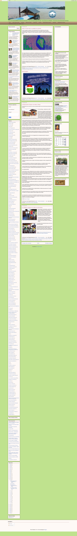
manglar (10, 198)
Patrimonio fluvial (11, 339)
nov (11, 490)
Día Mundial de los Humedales (13, 180)
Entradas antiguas (48, 243)
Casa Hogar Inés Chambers (13, 286)
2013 (10, 504)
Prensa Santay (11, 343)
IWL (9, 323)
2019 (10, 472)
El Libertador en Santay (12, 152)
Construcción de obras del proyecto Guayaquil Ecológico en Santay (15, 70)
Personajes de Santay (12, 249)
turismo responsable (34, 202)
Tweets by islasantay (58, 152)
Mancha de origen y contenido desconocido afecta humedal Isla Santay (15, 83)
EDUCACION (35, 22)
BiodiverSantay (11, 183)
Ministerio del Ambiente (12, 139)
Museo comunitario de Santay (47, 99)
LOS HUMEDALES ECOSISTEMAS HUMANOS (15, 56)
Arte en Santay (11, 202)
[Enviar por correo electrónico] (47, 66)
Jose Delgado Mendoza (12, 189)
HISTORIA (22, 22)
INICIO (10, 22)
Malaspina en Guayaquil (12, 335)
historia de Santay (11, 159)
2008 (10, 510)
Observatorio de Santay (12, 153)
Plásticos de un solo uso (12, 342)
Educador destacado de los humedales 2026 (12, 313)
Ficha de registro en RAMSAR (13, 440)
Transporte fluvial (11, 215)
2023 (10, 467)
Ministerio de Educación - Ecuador (13, 190)
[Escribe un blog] (48, 66)
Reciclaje (10, 347)
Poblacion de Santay (12, 171)
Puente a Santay (11, 201)
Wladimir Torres (11, 259)
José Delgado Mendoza (12, 140)
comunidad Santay (11, 265)
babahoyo (10, 369)
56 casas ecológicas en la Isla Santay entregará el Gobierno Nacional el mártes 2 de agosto (15, 49)
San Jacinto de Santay (12, 255)
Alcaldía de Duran (11, 276)
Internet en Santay (11, 324)
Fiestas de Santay (11, 220)
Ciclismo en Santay (11, 293)
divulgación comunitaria (12, 379)
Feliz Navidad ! (25, 71)
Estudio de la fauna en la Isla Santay (14, 436)
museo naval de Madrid (12, 400)
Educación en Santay (12, 149)
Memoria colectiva (11, 338)
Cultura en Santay (38, 238)
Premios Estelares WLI (12, 251)
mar (11, 500)
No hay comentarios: (41, 66)
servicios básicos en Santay (13, 411)
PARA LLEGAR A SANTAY (16, 22)
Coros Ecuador (11, 297)
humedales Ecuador (11, 392)
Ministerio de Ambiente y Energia (13, 232)
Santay (10, 126)
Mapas (10, 205)
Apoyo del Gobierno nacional (30, 238)
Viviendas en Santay (11, 365)
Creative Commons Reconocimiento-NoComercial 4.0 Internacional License (61, 107)
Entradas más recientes (26, 243)
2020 (10, 471)
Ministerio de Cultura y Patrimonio (46, 238)
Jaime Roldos (11, 327)
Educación (10, 130)
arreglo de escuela (11, 261)
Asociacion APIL (11, 428)
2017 (10, 475)
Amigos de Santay (28, 99)
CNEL (9, 285)
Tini (9, 362)
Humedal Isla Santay (12, 204)
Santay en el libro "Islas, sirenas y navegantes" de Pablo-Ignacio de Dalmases (13, 453)
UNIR (9, 363)
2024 (10, 466)
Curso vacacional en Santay (13, 242)
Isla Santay (10, 156)
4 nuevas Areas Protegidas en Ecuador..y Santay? (13, 90)
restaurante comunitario (12, 408)
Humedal (10, 136)
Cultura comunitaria (11, 219)
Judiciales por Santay (12, 174)
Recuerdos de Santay (12, 186)
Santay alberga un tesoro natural (15, 63)
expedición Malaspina (12, 386)
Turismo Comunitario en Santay (13, 129)
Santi (9, 258)
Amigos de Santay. (11, 279)
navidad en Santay (11, 401)
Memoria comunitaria (12, 231)
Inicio (38, 243)
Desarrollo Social (11, 143)
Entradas (10, 523)
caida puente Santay (12, 372)
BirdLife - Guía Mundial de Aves (13, 430)
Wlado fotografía (11, 366)
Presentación (10, 212)
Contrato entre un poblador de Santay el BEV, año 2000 (13, 433)
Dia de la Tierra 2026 (12, 304)
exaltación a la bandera (12, 385)
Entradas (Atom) (39, 246)
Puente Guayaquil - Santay (12, 252)
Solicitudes (10, 146)
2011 (10, 506)
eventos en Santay (11, 383)
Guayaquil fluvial (11, 321)
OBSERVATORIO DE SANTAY (47, 22)
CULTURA (40, 22)
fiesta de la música (11, 389)
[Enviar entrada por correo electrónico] (45, 66)
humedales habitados (12, 393)
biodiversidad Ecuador (12, 262)
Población (10, 123)
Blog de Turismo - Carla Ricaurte (13, 431)
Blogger (45, 529)
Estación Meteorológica (12, 314)
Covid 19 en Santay (11, 300)
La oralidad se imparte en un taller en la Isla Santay (32, 207)
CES (9, 241)
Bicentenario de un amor (12, 282)
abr (11, 499)
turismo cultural (11, 235)
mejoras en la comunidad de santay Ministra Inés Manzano (14, 398)
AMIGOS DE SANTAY (29, 22)
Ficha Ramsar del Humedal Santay (14, 441)
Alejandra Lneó (11, 278)
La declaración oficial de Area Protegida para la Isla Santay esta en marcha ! (15, 33)
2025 (10, 465)
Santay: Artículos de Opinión (13, 224)
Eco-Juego (10, 308)
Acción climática (11, 272)
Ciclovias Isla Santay (12, 208)
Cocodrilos (10, 294)
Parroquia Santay (11, 192)
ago (11, 494)
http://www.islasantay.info (58, 111)
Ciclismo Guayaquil (11, 291)
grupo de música (11, 390)
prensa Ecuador (11, 405)
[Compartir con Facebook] (50, 201)
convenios (10, 376)
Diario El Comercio (11, 168)
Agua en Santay (11, 275)
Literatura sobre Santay (12, 332)
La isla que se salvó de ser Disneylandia (15, 96)
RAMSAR (10, 175)
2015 (10, 477)
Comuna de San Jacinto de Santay (37, 99)
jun (10, 496)
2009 (10, 509)
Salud (9, 194)
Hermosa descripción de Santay (13, 445)
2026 (10, 464)
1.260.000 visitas (11, 268)
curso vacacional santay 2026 (13, 225)
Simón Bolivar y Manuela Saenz (13, 359)
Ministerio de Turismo (12, 248)
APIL (9, 150)
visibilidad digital (11, 414)
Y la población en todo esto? (13, 459)
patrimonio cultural (11, 404)
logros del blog (11, 396)
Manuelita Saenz (11, 336)
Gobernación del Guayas (12, 317)
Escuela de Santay (11, 142)
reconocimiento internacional (13, 407)
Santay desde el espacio (12, 355)
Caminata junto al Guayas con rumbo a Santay (31, 104)
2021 (10, 470)
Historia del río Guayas (12, 245)
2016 (10, 476)
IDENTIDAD (54, 22)
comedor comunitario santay (13, 375)
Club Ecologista (11, 165)
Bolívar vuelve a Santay (12, 160)
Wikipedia (10, 458)
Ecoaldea (10, 309)
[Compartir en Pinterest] (50, 66)
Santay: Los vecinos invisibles (13, 455)
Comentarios (11, 525)
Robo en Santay (11, 352)
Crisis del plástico (11, 301)
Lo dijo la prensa (28, 202)
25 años (10, 269)
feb (11, 501)
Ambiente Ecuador (11, 238)
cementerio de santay (12, 373)
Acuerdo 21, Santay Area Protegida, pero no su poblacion (14, 422)
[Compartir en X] (49, 66)
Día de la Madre (11, 228)
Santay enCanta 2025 (12, 356)
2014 (10, 478)
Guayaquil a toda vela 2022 (12, 320)
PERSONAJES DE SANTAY (61, 22)
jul (10, 495)
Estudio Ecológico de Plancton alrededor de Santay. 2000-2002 (13, 438)
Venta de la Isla (11, 195)
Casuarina (10, 288)
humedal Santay (11, 172)
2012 (10, 505)
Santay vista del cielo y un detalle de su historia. (31, 28)
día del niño (10, 382)
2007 (10, 511)
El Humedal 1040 (11, 435)
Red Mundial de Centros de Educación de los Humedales (13, 349)
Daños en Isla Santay (12, 303)
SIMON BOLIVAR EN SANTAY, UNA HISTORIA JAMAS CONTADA (15, 41)
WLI (9, 187)
